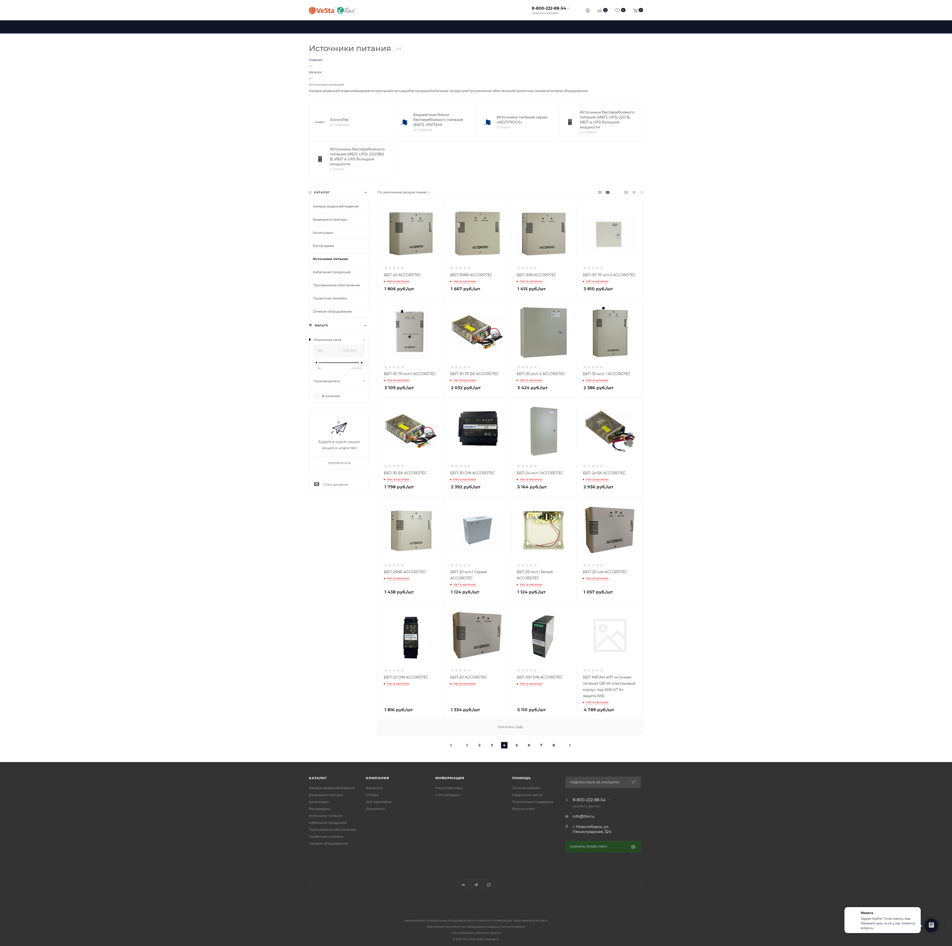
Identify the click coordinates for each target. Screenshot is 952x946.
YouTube (488, 885)
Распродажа (419, 91)
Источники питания (326, 816)
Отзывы (372, 795)
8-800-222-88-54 (549, 8)
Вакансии (374, 788)
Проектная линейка (532, 91)
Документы (375, 809)
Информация (449, 778)
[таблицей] (641, 192)
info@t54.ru (583, 816)
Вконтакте (463, 885)
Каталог (318, 778)
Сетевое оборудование (568, 91)
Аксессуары (399, 91)
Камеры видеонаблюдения (332, 91)
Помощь (521, 778)
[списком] (633, 192)
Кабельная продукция (449, 91)
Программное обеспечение (491, 91)
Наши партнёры (449, 788)
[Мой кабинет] (588, 11)
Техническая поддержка (533, 802)
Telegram (476, 885)
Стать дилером (447, 795)
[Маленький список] (599, 192)
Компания (377, 778)
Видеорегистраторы (372, 91)
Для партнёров (378, 802)
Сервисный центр (527, 795)
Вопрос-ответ (523, 809)
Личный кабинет (526, 788)
